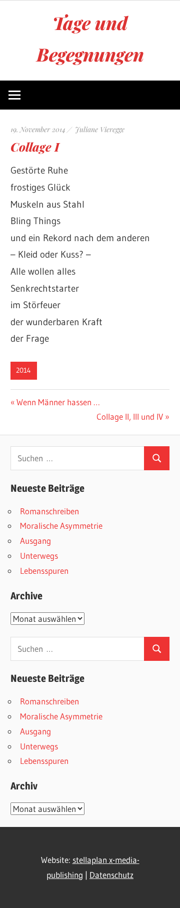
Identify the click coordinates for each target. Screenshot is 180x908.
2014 (23, 370)
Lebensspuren (44, 570)
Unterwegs (39, 555)
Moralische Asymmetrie (61, 525)
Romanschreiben (49, 511)
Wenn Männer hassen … (58, 402)
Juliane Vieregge (99, 129)
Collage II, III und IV (129, 416)
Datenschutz (112, 874)
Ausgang (35, 540)
